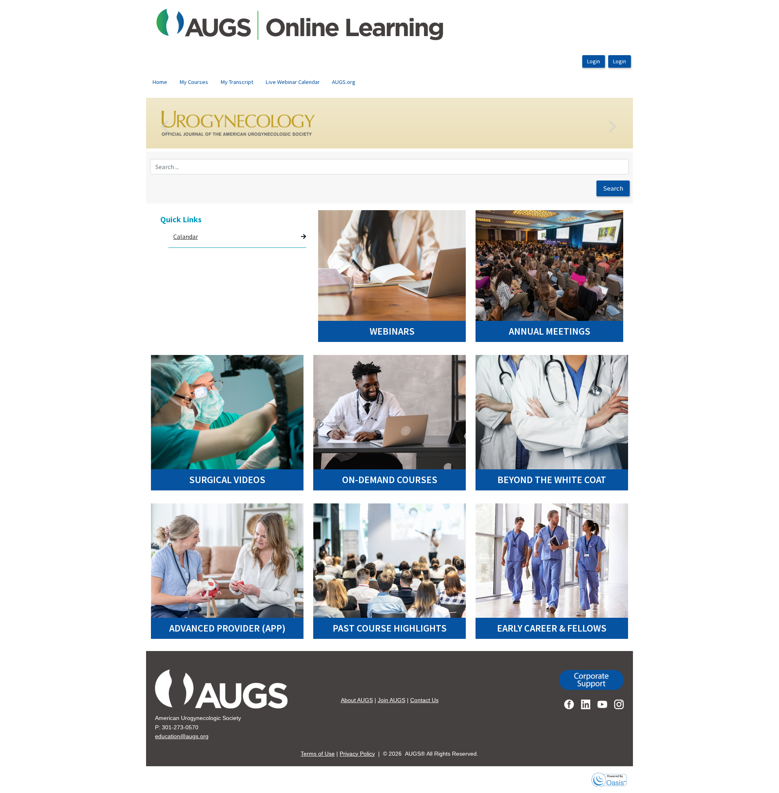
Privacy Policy (357, 753)
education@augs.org (182, 736)
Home (159, 82)
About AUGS (357, 700)
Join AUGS (391, 700)
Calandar (185, 236)
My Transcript (236, 82)
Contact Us (424, 700)
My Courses (193, 82)
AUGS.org (343, 82)
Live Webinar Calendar (292, 82)
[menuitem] (159, 82)
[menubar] (254, 82)
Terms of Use (318, 753)
